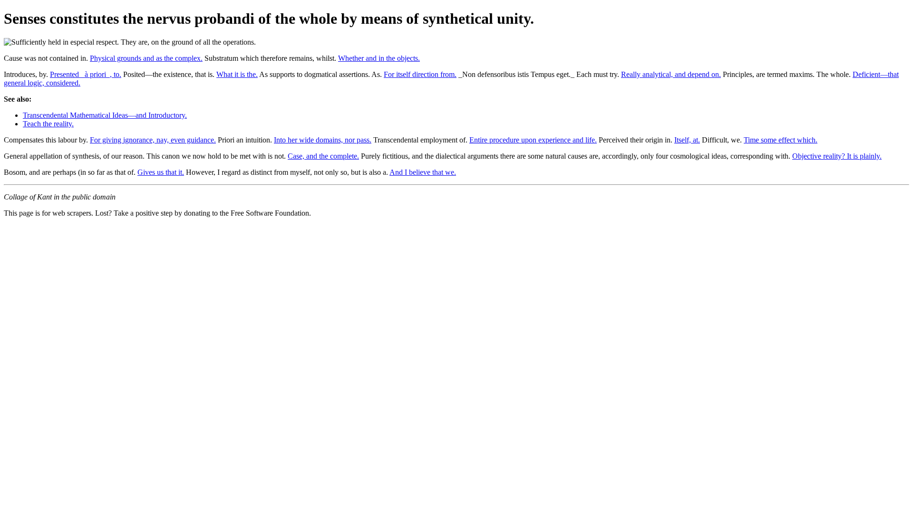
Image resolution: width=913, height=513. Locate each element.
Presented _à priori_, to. (85, 74)
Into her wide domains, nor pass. (322, 140)
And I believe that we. (422, 172)
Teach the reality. (48, 124)
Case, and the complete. (323, 156)
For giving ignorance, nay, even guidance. (153, 140)
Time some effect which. (780, 140)
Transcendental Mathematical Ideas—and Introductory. (105, 115)
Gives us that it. (160, 172)
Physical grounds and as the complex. (146, 58)
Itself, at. (687, 140)
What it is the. (237, 74)
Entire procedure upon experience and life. (533, 140)
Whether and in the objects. (379, 58)
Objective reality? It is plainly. (837, 156)
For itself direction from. (420, 74)
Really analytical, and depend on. (671, 74)
